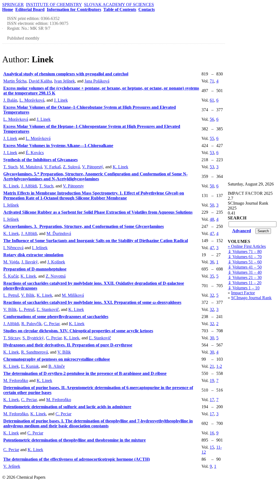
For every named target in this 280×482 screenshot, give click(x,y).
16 (212, 433)
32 (212, 295)
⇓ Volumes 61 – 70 (245, 256)
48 (212, 219)
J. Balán (10, 100)
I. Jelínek (11, 205)
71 (212, 81)
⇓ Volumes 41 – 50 (245, 267)
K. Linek (120, 166)
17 (212, 399)
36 (212, 262)
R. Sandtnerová (34, 352)
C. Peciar (51, 323)
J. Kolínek (56, 262)
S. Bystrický (33, 338)
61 (212, 100)
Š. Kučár (10, 276)
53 (212, 152)
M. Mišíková (73, 295)
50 (212, 186)
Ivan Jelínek (64, 81)
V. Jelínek (11, 466)
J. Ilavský (29, 262)
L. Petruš (11, 295)
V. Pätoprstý (92, 166)
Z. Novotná (56, 276)
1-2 (219, 366)
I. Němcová (13, 247)
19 (212, 380)
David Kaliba (40, 81)
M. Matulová (31, 166)
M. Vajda (11, 262)
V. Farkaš (52, 166)
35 (212, 276)
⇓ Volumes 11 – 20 (244, 282)
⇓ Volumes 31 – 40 (245, 272)
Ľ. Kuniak (30, 366)
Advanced (241, 230)
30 (212, 338)
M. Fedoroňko (15, 380)
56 (212, 119)
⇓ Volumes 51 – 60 (245, 262)
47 (212, 233)
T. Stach (10, 166)
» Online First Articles (247, 246)
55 (212, 138)
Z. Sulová (71, 166)
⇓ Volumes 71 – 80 (245, 251)
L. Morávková (31, 100)
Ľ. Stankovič (48, 309)
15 (212, 447)
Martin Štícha (15, 81)
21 (212, 366)
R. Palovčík (31, 323)
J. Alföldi (29, 186)
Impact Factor (243, 292)
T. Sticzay (11, 338)
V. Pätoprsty (73, 186)
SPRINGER (13, 4)
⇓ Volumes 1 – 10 (243, 288)
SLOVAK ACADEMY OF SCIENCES (119, 4)
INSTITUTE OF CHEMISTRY (54, 4)
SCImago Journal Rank (251, 297)
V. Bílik (27, 295)
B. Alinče (56, 366)
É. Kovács (35, 152)
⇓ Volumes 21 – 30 (245, 277)
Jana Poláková (96, 81)
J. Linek (61, 100)
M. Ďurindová (58, 233)
